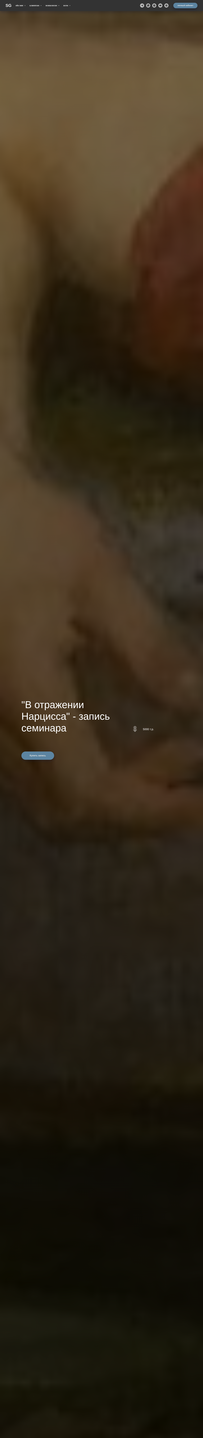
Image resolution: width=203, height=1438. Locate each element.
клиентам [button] (35, 5)
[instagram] (154, 5)
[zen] (166, 5)
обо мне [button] (20, 5)
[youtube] (160, 5)
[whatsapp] (148, 5)
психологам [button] (52, 5)
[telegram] (142, 5)
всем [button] (66, 5)
